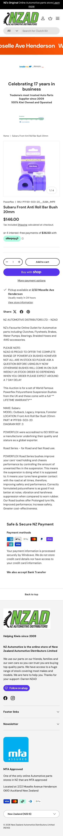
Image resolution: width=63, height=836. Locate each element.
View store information (20, 302)
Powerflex (8, 201)
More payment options (32, 280)
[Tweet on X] (14, 311)
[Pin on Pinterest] (28, 311)
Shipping (22, 224)
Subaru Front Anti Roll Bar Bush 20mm (30, 136)
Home (6, 136)
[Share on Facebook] (21, 311)
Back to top (31, 594)
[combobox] (31, 30)
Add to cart (42, 261)
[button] (50, 18)
